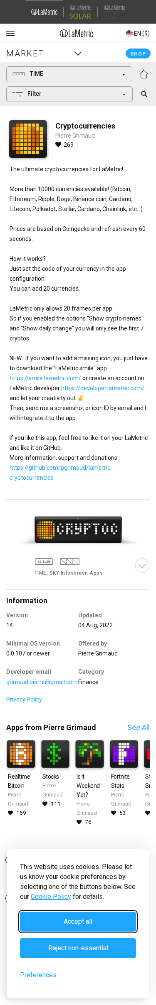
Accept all (78, 921)
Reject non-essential (78, 948)
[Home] (76, 33)
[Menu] (10, 34)
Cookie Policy (51, 897)
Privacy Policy (24, 699)
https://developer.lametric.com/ (102, 388)
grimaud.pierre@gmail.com (42, 682)
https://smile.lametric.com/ (45, 378)
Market (25, 53)
